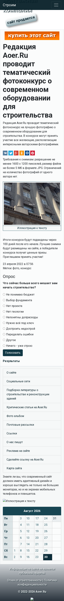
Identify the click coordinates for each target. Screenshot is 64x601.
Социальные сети (18, 381)
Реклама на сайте (18, 451)
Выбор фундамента (19, 300)
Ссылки (12, 433)
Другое (11, 340)
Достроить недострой (20, 328)
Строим (9, 5)
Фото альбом (15, 416)
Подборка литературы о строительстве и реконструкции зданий (28, 394)
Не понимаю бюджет (20, 294)
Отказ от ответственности (24, 580)
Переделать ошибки (19, 334)
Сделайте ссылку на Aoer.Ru (25, 459)
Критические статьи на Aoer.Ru (27, 407)
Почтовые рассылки (20, 424)
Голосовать (12, 352)
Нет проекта (14, 306)
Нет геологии (15, 311)
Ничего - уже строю (19, 345)
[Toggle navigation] (56, 5)
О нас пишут (15, 442)
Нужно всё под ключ (20, 323)
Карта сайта (14, 468)
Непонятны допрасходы (22, 317)
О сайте (11, 372)
